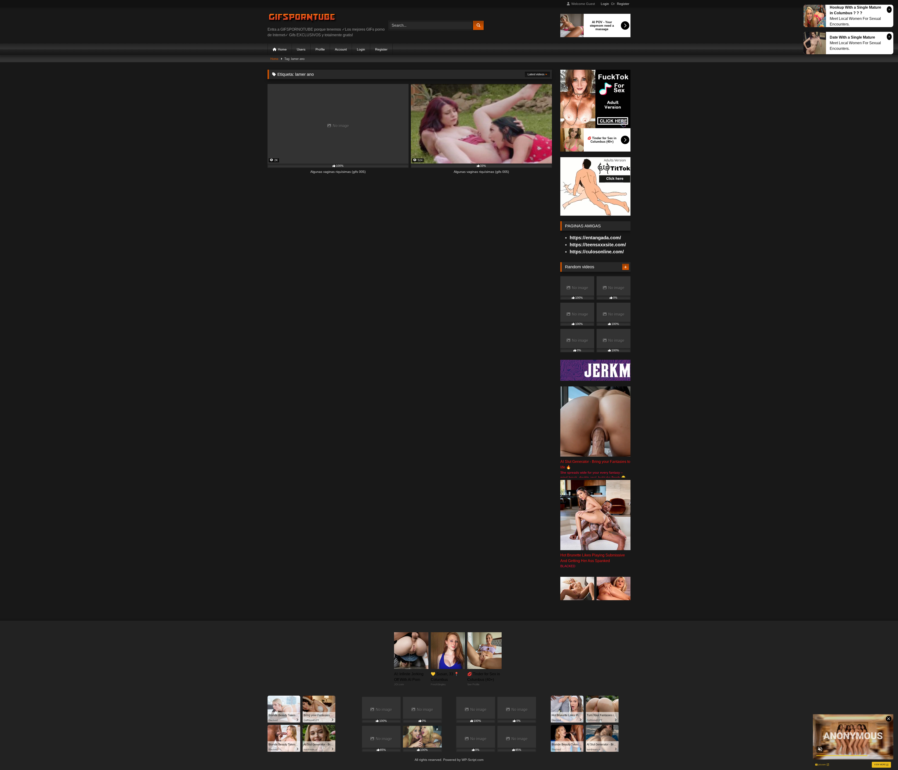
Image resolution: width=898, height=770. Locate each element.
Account (341, 49)
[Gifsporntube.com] (303, 19)
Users (301, 49)
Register (623, 4)
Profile (320, 49)
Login (605, 4)
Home (282, 49)
